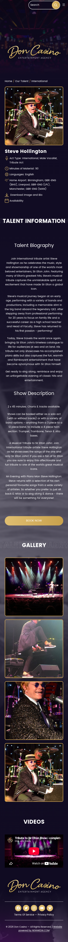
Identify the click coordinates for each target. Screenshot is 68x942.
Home (8, 81)
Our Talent (21, 81)
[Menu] (63, 4)
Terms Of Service (24, 915)
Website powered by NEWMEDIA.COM (40, 928)
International (39, 81)
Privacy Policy (46, 915)
